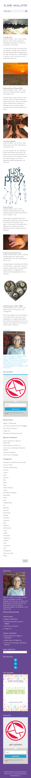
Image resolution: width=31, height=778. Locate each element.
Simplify (5, 533)
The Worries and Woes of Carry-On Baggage (15, 426)
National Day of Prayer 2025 (12, 88)
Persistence (6, 518)
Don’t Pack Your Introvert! (10, 428)
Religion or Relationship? (9, 423)
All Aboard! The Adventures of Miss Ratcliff (14, 462)
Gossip (5, 497)
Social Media (6, 94)
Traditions (10, 214)
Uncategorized (7, 311)
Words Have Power (8, 553)
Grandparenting (7, 212)
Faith (10, 41)
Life (18, 43)
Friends (21, 256)
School (5, 214)
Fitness (5, 485)
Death (24, 39)
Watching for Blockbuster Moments (12, 433)
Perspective (17, 309)
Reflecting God (22, 145)
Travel (4, 543)
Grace (4, 92)
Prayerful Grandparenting (12, 253)
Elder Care (6, 41)
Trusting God (6, 45)
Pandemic (5, 515)
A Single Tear (7, 37)
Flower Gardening (8, 487)
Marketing (12, 92)
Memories (22, 43)
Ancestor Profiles (7, 465)
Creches (5, 472)
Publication (23, 92)
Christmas (6, 470)
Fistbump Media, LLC (15, 775)
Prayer (17, 92)
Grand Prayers (8, 207)
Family (14, 41)
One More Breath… (9, 141)
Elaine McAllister (9, 39)
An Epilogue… (12, 452)
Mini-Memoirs (7, 513)
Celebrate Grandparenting (10, 211)
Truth (12, 45)
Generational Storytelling (9, 492)
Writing (16, 45)
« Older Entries (7, 330)
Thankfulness (6, 538)
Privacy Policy (8, 773)
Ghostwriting (13, 43)
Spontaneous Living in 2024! (13, 306)
